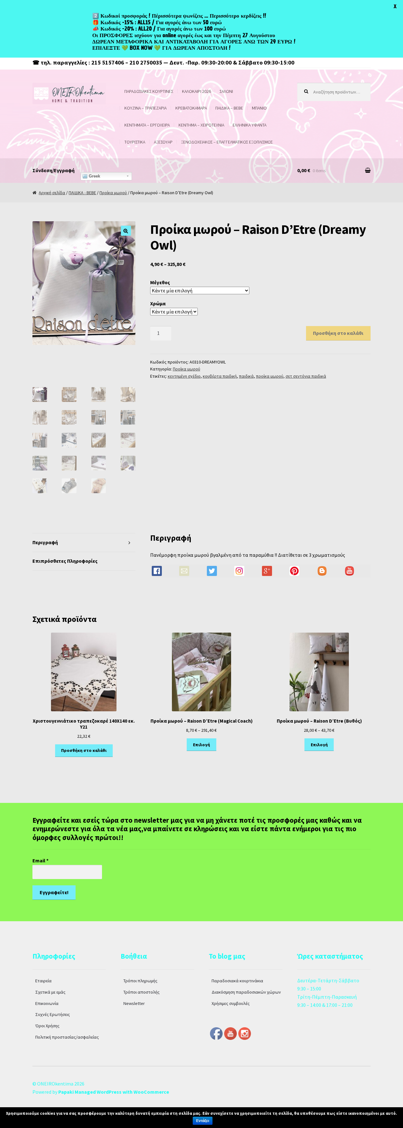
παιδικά (246, 376)
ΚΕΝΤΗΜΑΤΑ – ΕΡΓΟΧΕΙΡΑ (147, 125)
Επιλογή (201, 744)
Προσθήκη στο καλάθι (338, 333)
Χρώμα (158, 303)
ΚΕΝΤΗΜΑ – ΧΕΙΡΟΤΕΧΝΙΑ (201, 125)
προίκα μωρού (269, 376)
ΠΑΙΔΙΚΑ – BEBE (229, 108)
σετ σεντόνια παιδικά (306, 376)
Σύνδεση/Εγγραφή (53, 170)
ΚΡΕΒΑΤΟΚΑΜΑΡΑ (191, 108)
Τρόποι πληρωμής (140, 981)
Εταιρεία (43, 981)
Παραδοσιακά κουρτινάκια (237, 981)
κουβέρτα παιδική (220, 376)
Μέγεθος (160, 282)
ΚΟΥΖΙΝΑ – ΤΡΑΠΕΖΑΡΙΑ (145, 108)
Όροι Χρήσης (47, 1026)
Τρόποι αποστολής (141, 992)
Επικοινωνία (47, 1003)
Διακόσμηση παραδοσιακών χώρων (246, 992)
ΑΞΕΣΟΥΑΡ (163, 142)
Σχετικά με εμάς (50, 992)
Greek (94, 176)
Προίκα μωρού (113, 192)
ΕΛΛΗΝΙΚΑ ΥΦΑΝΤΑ (249, 125)
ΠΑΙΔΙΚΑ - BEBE (82, 192)
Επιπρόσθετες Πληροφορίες (65, 561)
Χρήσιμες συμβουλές (231, 1003)
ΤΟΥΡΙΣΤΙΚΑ (134, 142)
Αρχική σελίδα (52, 192)
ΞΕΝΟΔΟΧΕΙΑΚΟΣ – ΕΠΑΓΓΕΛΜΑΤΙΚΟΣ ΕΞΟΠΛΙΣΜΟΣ (227, 142)
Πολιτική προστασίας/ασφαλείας (67, 1037)
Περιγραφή (45, 542)
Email (40, 860)
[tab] (83, 542)
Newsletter (134, 1003)
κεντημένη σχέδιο (184, 376)
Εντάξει (202, 1121)
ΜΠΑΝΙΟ (259, 108)
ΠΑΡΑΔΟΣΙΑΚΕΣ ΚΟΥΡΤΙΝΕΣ (148, 91)
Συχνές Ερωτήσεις (52, 1014)
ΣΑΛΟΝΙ (226, 91)
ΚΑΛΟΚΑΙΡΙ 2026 (196, 91)
